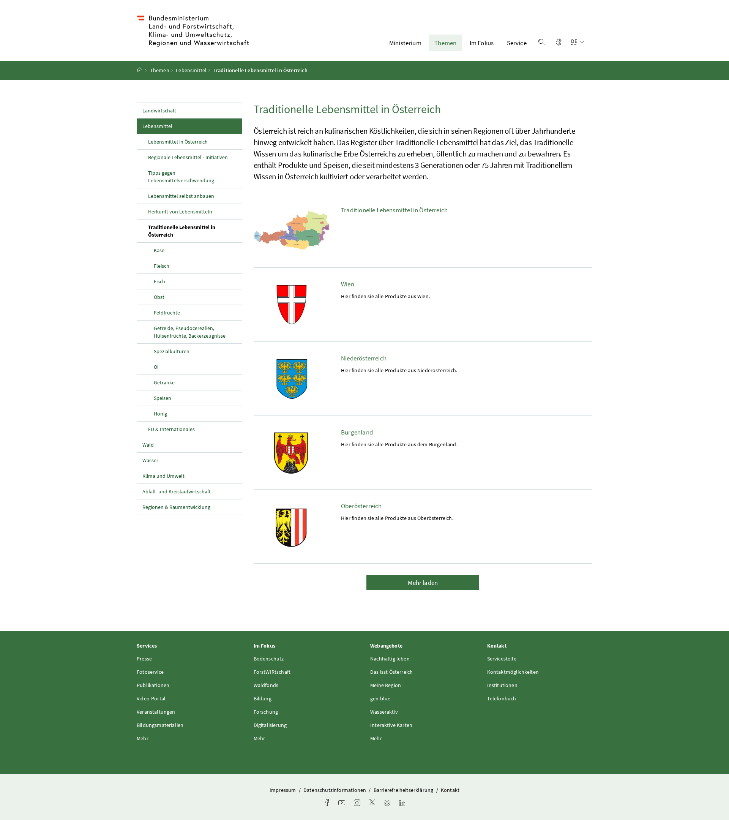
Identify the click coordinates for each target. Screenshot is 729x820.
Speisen (162, 398)
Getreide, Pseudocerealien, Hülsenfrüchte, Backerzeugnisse (190, 332)
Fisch (159, 281)
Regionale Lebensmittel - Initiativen (188, 157)
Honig (160, 413)
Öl (156, 366)
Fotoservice (150, 671)
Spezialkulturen (171, 351)
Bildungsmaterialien (160, 725)
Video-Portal (151, 698)
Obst (159, 297)
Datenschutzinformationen (335, 790)
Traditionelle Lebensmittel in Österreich (181, 231)
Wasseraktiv (384, 711)
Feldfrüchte (167, 312)
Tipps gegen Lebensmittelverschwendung (181, 176)
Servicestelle (501, 658)
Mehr (142, 738)
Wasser (150, 460)
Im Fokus (482, 43)
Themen (445, 43)
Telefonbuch (501, 698)
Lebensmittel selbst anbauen (181, 196)
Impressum (283, 790)
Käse (159, 250)
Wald (148, 444)
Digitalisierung (270, 725)
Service (517, 43)
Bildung (262, 698)
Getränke (164, 382)
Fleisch (161, 265)
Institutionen (502, 685)
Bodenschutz (269, 658)
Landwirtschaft (159, 110)
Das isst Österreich (391, 671)
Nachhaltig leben (390, 658)
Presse (144, 658)
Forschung (266, 711)
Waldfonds (266, 685)
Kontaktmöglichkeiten (513, 671)
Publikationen (153, 685)
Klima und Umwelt (163, 475)
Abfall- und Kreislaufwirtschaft (177, 491)
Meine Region (385, 685)
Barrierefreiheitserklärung (404, 790)
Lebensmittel (191, 70)
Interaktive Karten (391, 725)
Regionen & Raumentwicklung (176, 507)
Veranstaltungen (156, 711)
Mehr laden (423, 582)
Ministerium (405, 43)
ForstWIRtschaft (272, 671)
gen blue (380, 698)
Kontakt (450, 790)
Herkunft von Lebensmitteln (180, 211)
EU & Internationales (171, 429)
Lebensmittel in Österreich (178, 141)
